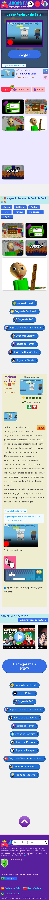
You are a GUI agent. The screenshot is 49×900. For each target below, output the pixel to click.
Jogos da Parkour (25, 742)
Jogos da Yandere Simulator (25, 327)
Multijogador (35, 212)
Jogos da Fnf (25, 319)
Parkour (19, 212)
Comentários (22, 89)
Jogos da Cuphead (25, 311)
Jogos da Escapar (25, 750)
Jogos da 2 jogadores (25, 717)
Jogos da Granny (25, 335)
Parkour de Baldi (12, 893)
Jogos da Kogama (25, 774)
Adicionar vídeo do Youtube (33, 620)
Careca (6, 207)
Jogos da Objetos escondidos (25, 758)
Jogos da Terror (25, 344)
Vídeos (39, 89)
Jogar (24, 54)
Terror (6, 212)
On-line (34, 207)
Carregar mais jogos (24, 666)
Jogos (6, 89)
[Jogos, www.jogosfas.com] (16, 5)
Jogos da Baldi (25, 303)
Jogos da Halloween (25, 766)
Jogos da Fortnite (25, 734)
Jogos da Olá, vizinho (25, 352)
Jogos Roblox (25, 693)
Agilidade (20, 207)
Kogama (7, 217)
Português (11, 878)
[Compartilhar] (45, 71)
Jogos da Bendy (25, 360)
